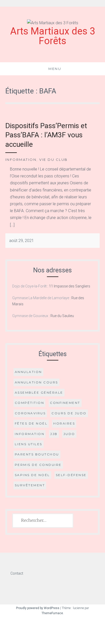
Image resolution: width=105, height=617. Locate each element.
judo (69, 434)
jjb (54, 434)
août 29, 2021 (21, 240)
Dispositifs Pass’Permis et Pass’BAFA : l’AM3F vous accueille (46, 135)
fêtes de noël (31, 423)
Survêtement (30, 485)
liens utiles (28, 444)
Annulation (28, 372)
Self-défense (71, 475)
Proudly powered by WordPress (37, 608)
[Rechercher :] (43, 520)
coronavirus (30, 413)
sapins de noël (32, 475)
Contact (16, 573)
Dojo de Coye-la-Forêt (29, 286)
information (30, 434)
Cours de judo (69, 413)
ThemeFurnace (52, 613)
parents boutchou (37, 454)
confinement (65, 403)
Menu (54, 69)
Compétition (29, 403)
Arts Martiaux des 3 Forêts (52, 36)
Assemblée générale (39, 392)
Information (21, 160)
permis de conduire (38, 465)
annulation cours (36, 382)
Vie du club (53, 160)
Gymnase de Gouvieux (30, 316)
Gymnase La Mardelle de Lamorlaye (40, 298)
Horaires (64, 423)
